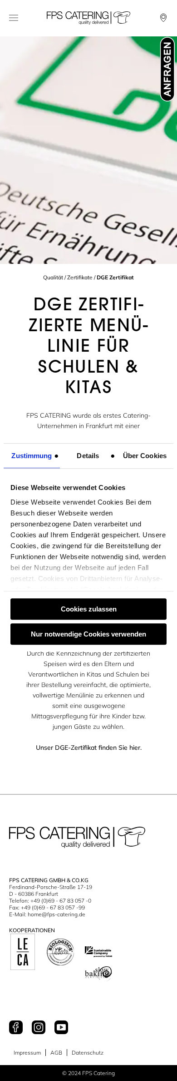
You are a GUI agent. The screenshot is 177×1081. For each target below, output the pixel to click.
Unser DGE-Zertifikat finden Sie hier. (89, 747)
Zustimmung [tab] (31, 456)
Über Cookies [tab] (145, 456)
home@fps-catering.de (56, 914)
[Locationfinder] (163, 17)
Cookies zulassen (89, 609)
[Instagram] (38, 1028)
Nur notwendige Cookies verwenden (88, 634)
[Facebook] (16, 1028)
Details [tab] (88, 456)
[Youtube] (61, 1028)
